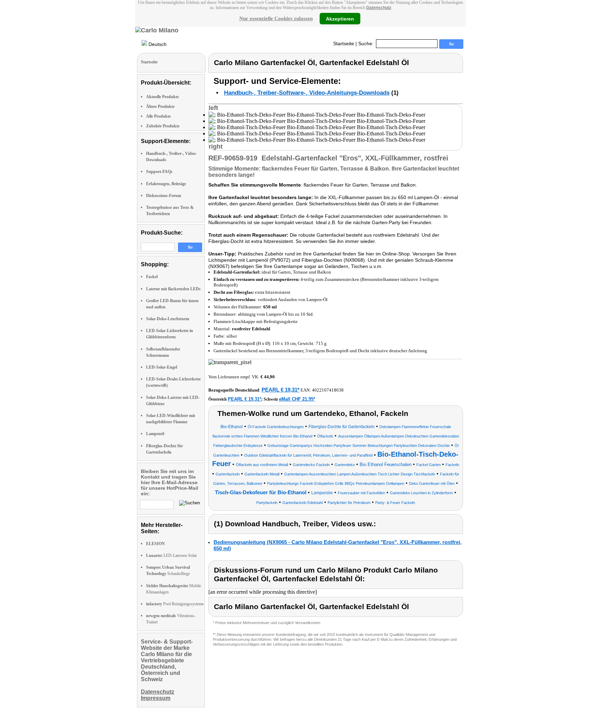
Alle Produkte (158, 116)
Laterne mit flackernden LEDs (173, 288)
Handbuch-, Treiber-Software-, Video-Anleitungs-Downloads (307, 92)
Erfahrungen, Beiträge (166, 183)
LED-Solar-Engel (161, 367)
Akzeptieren (340, 18)
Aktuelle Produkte (162, 96)
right (216, 146)
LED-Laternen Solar (171, 555)
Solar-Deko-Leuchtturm (167, 318)
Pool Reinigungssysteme (175, 603)
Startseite (343, 43)
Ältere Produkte (160, 106)
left (213, 107)
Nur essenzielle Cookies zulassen (276, 18)
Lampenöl (155, 433)
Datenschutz (378, 7)
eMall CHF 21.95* (297, 399)
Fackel (152, 276)
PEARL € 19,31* (280, 390)
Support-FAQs (159, 171)
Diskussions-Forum (163, 195)
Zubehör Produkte (162, 126)
